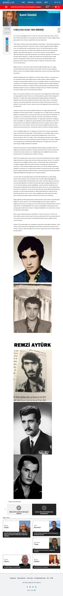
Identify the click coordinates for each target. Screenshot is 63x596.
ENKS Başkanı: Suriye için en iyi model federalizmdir (25, 7)
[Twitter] (7, 41)
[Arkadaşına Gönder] (7, 44)
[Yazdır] (7, 47)
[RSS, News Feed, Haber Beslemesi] (33, 586)
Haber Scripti (30, 590)
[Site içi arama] (58, 6)
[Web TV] (57, 2)
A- (59, 31)
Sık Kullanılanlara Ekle (40, 578)
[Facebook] (7, 39)
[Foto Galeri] (59, 2)
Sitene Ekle (30, 578)
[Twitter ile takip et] (30, 586)
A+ (59, 29)
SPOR (51, 578)
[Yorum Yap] (7, 50)
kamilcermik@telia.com (29, 18)
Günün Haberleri (21, 578)
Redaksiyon (13, 578)
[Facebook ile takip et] (27, 586)
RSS (48, 578)
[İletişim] (55, 6)
